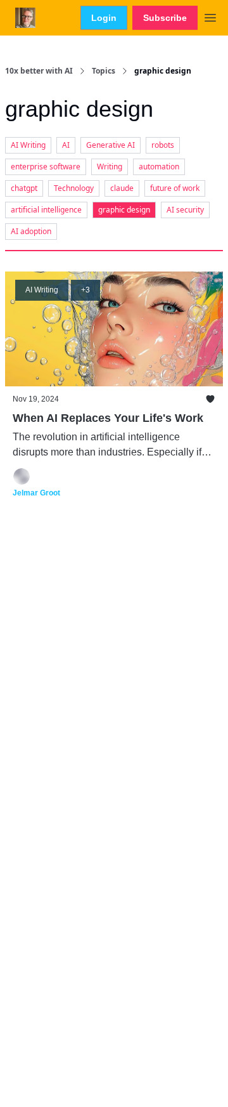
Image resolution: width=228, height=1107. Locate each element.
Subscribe (165, 18)
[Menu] (210, 15)
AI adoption (31, 231)
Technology (74, 188)
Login (104, 18)
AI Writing (28, 145)
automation (159, 166)
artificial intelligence (46, 209)
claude (122, 188)
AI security (185, 209)
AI (66, 145)
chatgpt (24, 188)
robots (162, 145)
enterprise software (45, 166)
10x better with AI (39, 71)
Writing (109, 166)
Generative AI (110, 145)
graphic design (124, 209)
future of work (175, 188)
